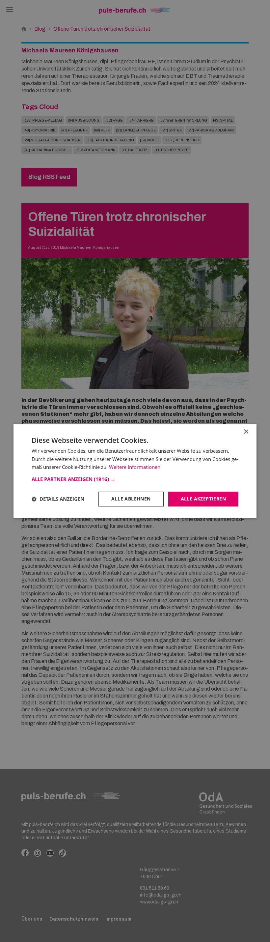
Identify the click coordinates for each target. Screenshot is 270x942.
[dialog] (135, 471)
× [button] (245, 431)
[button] (135, 479)
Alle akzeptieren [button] (203, 499)
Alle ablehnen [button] (130, 499)
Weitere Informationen (134, 467)
